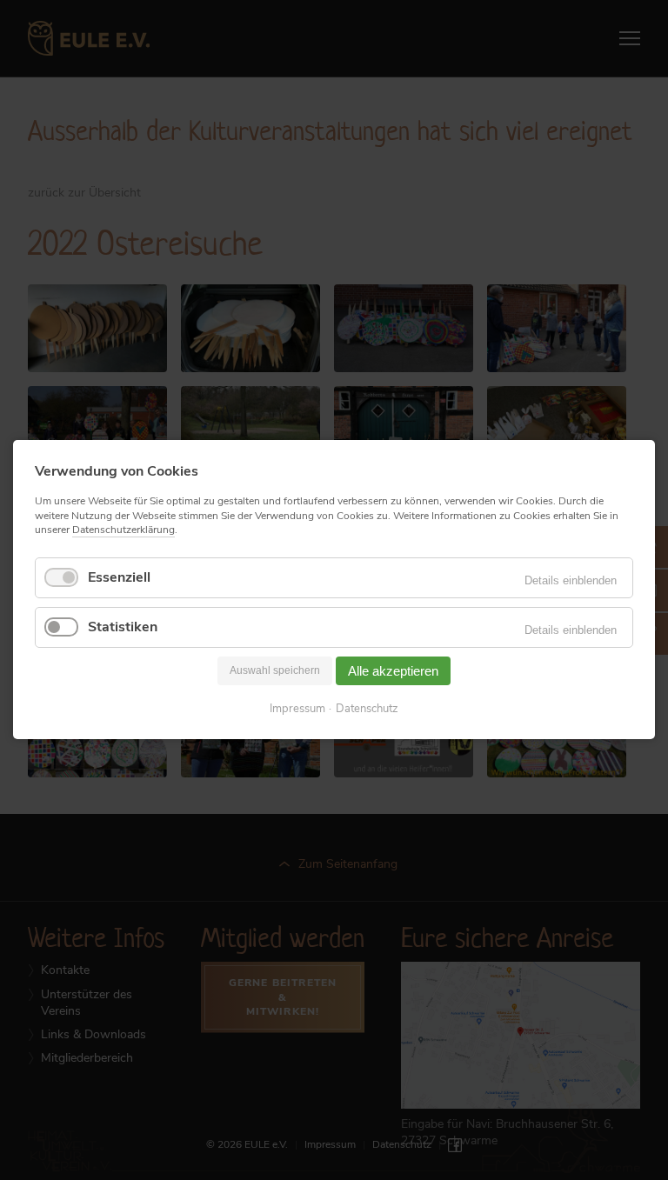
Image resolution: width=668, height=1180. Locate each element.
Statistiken (122, 627)
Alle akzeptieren (393, 670)
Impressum (297, 710)
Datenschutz (367, 710)
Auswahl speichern (275, 671)
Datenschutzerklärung (123, 530)
